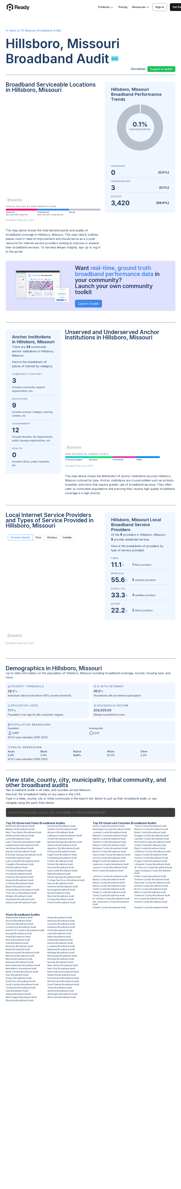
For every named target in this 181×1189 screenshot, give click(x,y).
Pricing (122, 6)
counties (62, 790)
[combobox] (90, 812)
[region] (53, 150)
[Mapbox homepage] (14, 200)
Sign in (159, 6)
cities (46, 790)
